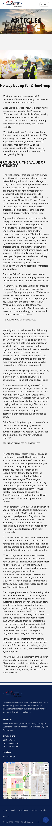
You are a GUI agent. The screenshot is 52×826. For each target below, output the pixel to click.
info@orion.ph (9, 756)
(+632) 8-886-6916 (10, 743)
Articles (13, 810)
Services (44, 810)
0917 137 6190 (9, 740)
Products (34, 810)
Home (5, 810)
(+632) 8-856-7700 (10, 746)
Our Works (23, 810)
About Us (6, 816)
